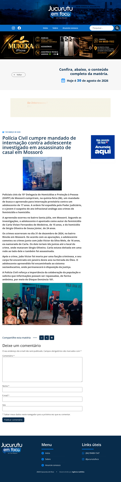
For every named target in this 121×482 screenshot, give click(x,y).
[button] (41, 337)
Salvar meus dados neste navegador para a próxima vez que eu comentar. (37, 414)
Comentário (8, 356)
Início (45, 28)
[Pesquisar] (117, 28)
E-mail (5, 395)
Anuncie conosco (70, 28)
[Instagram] (13, 28)
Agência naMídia (78, 472)
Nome (5, 386)
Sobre (55, 28)
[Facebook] (19, 28)
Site (4, 405)
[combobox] (102, 28)
